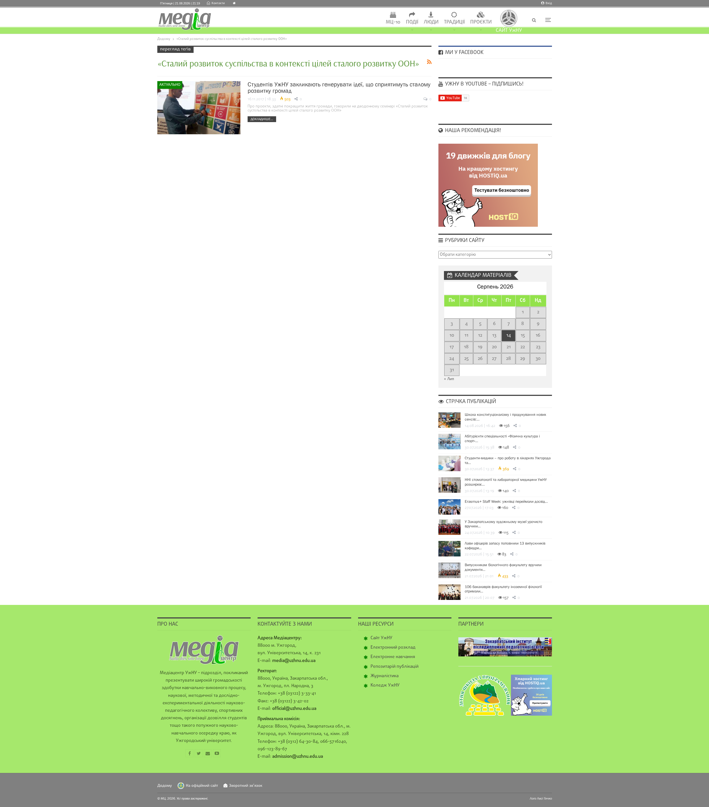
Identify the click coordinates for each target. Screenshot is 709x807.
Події (412, 22)
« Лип (449, 379)
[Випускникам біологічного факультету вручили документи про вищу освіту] (449, 570)
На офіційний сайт (202, 786)
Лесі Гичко (544, 798)
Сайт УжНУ (381, 638)
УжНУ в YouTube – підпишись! (483, 84)
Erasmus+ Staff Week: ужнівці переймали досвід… (506, 501)
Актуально (169, 85)
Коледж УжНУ (385, 685)
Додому (164, 786)
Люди (431, 22)
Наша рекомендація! (472, 131)
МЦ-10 (393, 22)
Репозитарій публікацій (394, 666)
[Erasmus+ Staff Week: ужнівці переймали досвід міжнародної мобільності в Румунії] (449, 507)
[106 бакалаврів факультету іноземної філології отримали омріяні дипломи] (449, 592)
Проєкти (481, 22)
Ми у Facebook (464, 52)
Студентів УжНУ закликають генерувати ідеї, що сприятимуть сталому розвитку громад (339, 87)
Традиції (454, 22)
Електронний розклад (393, 647)
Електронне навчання (393, 657)
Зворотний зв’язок (245, 786)
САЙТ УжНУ (509, 30)
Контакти (218, 3)
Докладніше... (262, 119)
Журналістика (385, 676)
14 (508, 335)
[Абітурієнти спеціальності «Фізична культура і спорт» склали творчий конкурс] (449, 441)
